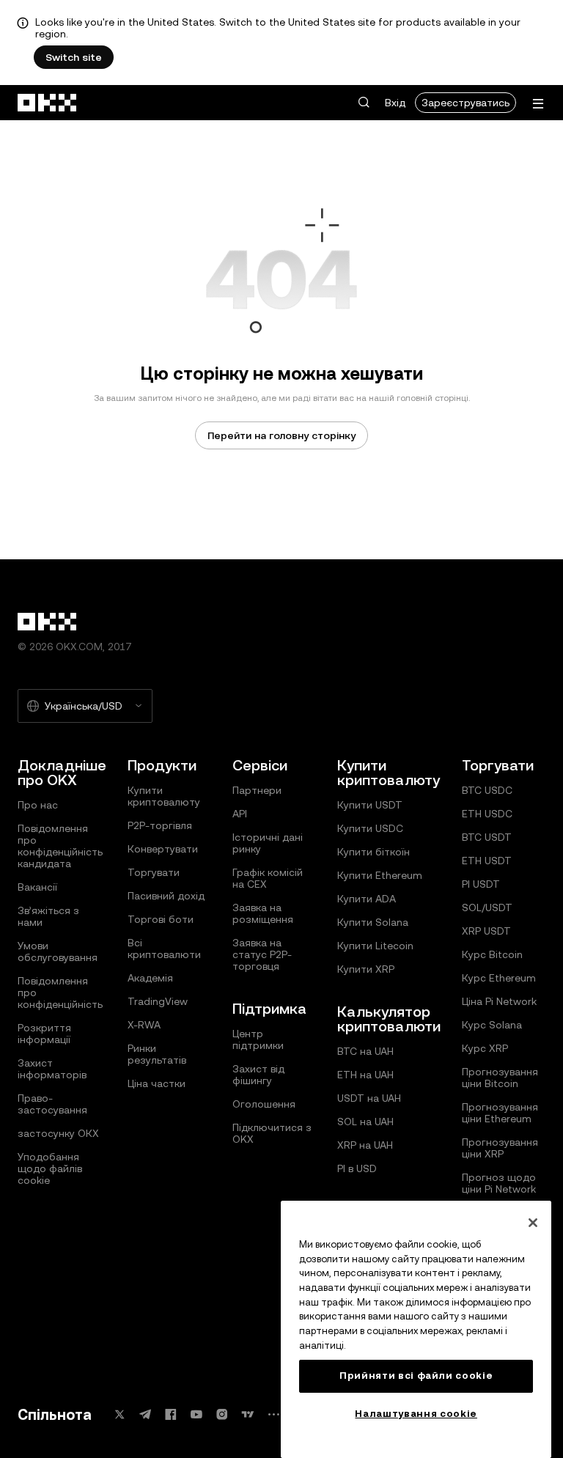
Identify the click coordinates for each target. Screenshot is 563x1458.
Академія (150, 978)
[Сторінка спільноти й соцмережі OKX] (273, 1414)
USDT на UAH (369, 1098)
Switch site (73, 57)
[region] (416, 1329)
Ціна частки (156, 1083)
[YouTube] (196, 1414)
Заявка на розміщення (262, 913)
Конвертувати (163, 849)
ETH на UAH (365, 1074)
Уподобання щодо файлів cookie (50, 1168)
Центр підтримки (258, 1039)
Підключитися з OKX (272, 1133)
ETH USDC (487, 814)
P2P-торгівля (160, 825)
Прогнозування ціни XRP (500, 1148)
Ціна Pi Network (499, 1001)
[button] (363, 102)
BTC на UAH (365, 1051)
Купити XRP (365, 969)
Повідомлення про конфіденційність (60, 992)
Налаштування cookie (415, 1413)
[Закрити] (533, 1223)
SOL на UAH (365, 1121)
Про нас (38, 805)
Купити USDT (369, 805)
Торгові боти (161, 919)
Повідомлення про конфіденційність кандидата (60, 845)
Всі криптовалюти (164, 948)
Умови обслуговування (57, 951)
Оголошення (263, 1104)
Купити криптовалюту (164, 796)
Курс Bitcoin (492, 954)
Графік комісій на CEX (267, 878)
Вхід (395, 102)
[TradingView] (247, 1414)
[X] (119, 1414)
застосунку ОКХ (58, 1133)
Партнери (257, 790)
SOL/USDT (487, 907)
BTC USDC (487, 790)
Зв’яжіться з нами (48, 916)
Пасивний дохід (166, 896)
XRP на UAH (365, 1145)
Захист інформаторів (52, 1068)
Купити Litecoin (375, 945)
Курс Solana (492, 1025)
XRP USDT (486, 931)
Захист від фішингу (258, 1074)
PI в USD (357, 1168)
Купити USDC (370, 828)
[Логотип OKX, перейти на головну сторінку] (48, 102)
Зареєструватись (465, 102)
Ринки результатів (157, 1054)
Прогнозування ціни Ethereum (500, 1112)
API (239, 814)
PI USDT (481, 884)
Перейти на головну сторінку (281, 435)
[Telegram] (145, 1414)
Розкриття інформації (44, 1033)
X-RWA (144, 1025)
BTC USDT (487, 837)
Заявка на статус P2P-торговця (262, 954)
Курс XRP (485, 1048)
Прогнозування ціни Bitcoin (500, 1077)
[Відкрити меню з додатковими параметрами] (538, 103)
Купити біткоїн (373, 852)
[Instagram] (222, 1414)
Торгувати (154, 872)
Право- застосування (52, 1104)
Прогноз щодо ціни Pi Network (499, 1183)
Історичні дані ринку (267, 843)
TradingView (158, 1001)
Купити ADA (366, 899)
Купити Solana (372, 922)
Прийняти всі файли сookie (416, 1375)
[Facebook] (170, 1414)
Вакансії (37, 887)
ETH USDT (487, 860)
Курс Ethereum (499, 978)
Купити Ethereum (379, 875)
